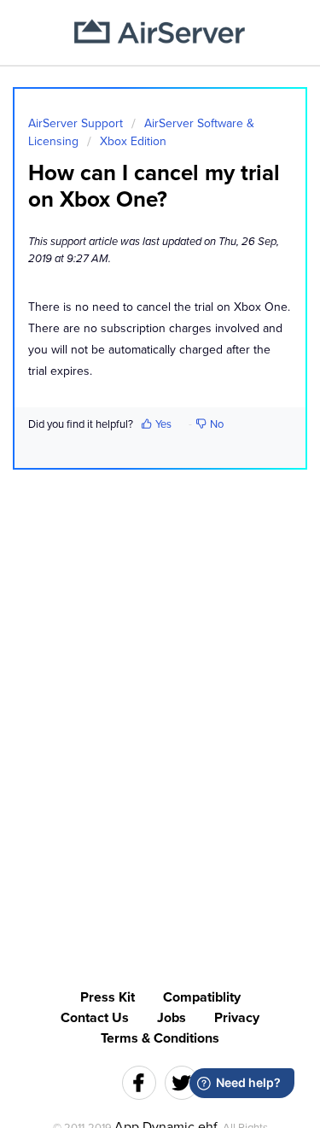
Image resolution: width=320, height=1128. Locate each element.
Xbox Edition (133, 141)
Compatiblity (202, 997)
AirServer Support (75, 123)
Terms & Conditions (160, 1038)
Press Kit (107, 997)
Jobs (171, 1017)
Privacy (236, 1017)
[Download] (129, 556)
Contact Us (95, 1017)
